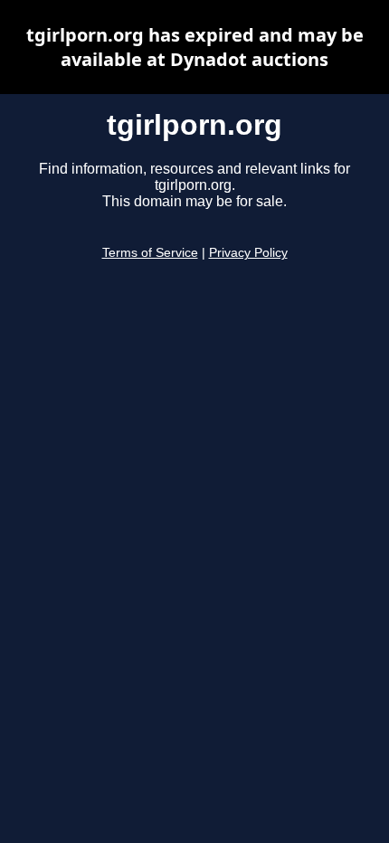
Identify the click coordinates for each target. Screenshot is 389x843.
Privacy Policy (248, 253)
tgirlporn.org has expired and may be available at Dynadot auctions (195, 47)
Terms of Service (150, 253)
